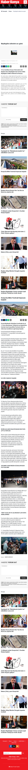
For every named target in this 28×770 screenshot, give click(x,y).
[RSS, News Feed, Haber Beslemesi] (17, 746)
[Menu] (25, 2)
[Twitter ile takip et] (14, 746)
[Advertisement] (14, 28)
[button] (21, 66)
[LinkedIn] (6, 66)
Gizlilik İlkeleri (21, 741)
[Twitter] (4, 66)
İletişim (15, 741)
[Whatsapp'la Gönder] (8, 66)
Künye (10, 741)
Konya (10, 11)
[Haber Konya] (10, 2)
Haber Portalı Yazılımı (15, 766)
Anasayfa (5, 11)
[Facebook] (2, 66)
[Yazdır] (10, 66)
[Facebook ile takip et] (10, 746)
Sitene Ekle (14, 742)
